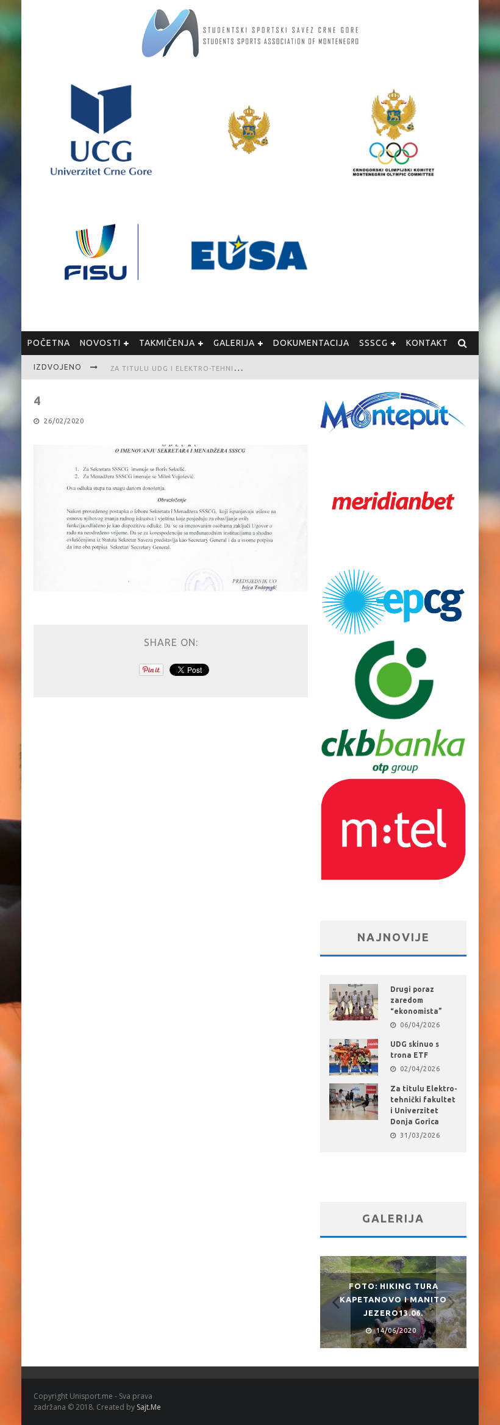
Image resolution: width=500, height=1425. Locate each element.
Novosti (100, 343)
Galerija (234, 343)
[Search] (463, 343)
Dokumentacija (311, 343)
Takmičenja (167, 343)
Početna (48, 343)
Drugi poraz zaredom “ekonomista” (416, 1000)
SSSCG (373, 343)
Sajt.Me (149, 1407)
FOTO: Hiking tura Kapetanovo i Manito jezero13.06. (393, 1299)
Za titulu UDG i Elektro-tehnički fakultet (197, 368)
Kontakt (427, 343)
